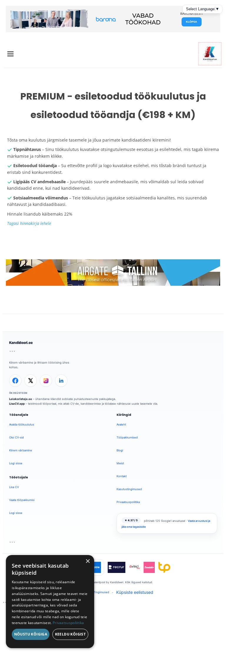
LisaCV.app (17, 403)
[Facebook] (15, 380)
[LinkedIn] (61, 380)
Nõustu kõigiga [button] (30, 634)
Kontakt (122, 476)
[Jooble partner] (95, 567)
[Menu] (10, 53)
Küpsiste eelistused (134, 592)
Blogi (120, 450)
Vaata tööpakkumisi (21, 500)
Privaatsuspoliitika (128, 502)
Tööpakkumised (127, 437)
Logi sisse (15, 463)
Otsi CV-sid (16, 437)
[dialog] (50, 601)
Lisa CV (14, 487)
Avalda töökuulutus (21, 424)
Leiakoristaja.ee (20, 399)
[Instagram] (46, 380)
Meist (120, 463)
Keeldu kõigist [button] (70, 634)
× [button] (87, 561)
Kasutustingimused (129, 489)
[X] (30, 380)
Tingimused (101, 592)
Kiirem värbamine (20, 450)
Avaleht (121, 424)
